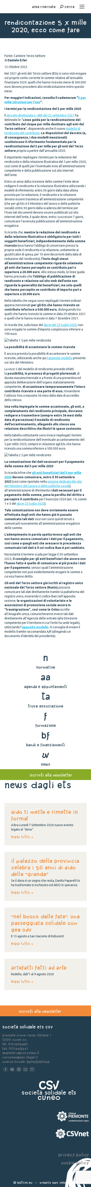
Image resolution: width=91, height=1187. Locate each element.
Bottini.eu (24, 1182)
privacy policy (73, 1155)
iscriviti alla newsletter (51, 775)
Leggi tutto (20, 836)
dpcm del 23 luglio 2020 (60, 325)
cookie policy (75, 1163)
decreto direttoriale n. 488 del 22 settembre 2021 (40, 115)
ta (45, 696)
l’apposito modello (59, 358)
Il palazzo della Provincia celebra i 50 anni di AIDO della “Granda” (45, 867)
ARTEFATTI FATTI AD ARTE (38, 967)
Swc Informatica (65, 1182)
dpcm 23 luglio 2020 (31, 503)
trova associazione (45, 706)
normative (45, 667)
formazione (45, 725)
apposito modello (35, 627)
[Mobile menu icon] (82, 7)
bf (45, 735)
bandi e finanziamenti (45, 745)
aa (45, 676)
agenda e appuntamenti (45, 686)
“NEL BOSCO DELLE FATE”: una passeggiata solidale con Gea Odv (45, 923)
